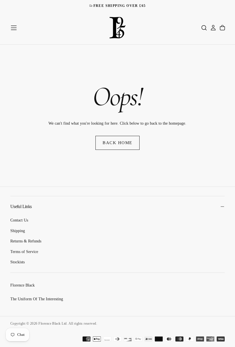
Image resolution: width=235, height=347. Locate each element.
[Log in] (213, 27)
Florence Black (22, 285)
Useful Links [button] (21, 206)
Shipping (17, 231)
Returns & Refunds (25, 241)
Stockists (17, 262)
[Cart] (222, 27)
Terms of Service (24, 252)
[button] (13, 27)
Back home (117, 142)
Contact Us (19, 220)
